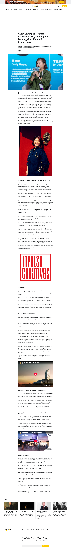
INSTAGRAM (43, 529)
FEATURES (15, 9)
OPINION (60, 9)
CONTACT (32, 529)
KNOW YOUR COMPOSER (53, 9)
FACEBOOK (37, 529)
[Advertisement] (35, 20)
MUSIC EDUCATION (28, 9)
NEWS (11, 9)
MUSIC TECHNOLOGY (44, 9)
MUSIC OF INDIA (36, 9)
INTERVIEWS (21, 9)
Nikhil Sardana (23, 49)
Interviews (20, 31)
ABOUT (22, 529)
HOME (7, 9)
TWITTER (48, 529)
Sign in (59, 6)
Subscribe (64, 6)
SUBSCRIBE (27, 529)
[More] (64, 9)
